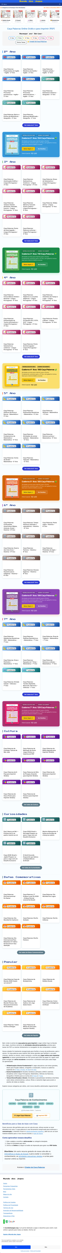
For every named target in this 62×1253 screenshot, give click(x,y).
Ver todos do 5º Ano (31, 468)
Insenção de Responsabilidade (13, 1210)
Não (46, 1247)
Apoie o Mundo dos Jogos (12, 1234)
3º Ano (20, 38)
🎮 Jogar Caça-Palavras (22, 1115)
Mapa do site (7, 1194)
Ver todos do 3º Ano (31, 241)
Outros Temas (21, 42)
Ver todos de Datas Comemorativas (31, 952)
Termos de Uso (8, 1208)
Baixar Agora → (28, 149)
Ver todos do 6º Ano (31, 582)
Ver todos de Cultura (31, 804)
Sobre (5, 1183)
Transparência (7, 1213)
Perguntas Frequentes (10, 1186)
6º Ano (43, 38)
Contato (5, 1197)
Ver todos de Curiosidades (31, 867)
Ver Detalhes (42, 149)
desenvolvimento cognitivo (35, 1131)
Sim (16, 1247)
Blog (4, 1191)
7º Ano (50, 38)
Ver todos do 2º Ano (31, 125)
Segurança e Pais (9, 1216)
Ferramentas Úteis (9, 1189)
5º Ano (35, 38)
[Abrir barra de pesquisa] (60, 4)
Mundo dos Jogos (31, 1)
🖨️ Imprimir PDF (41, 1115)
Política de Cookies (25, 1250)
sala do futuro (38, 1133)
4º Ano (27, 38)
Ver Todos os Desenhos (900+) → (53, 7)
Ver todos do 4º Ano (31, 356)
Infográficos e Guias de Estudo (16, 1154)
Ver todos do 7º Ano (31, 694)
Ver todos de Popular (31, 1035)
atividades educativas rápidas (30, 1156)
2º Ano (12, 38)
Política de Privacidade (35, 1250)
